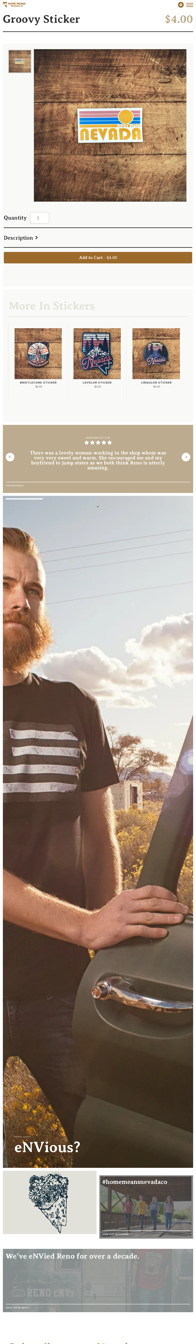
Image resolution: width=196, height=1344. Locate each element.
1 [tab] (98, 506)
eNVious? (47, 1147)
